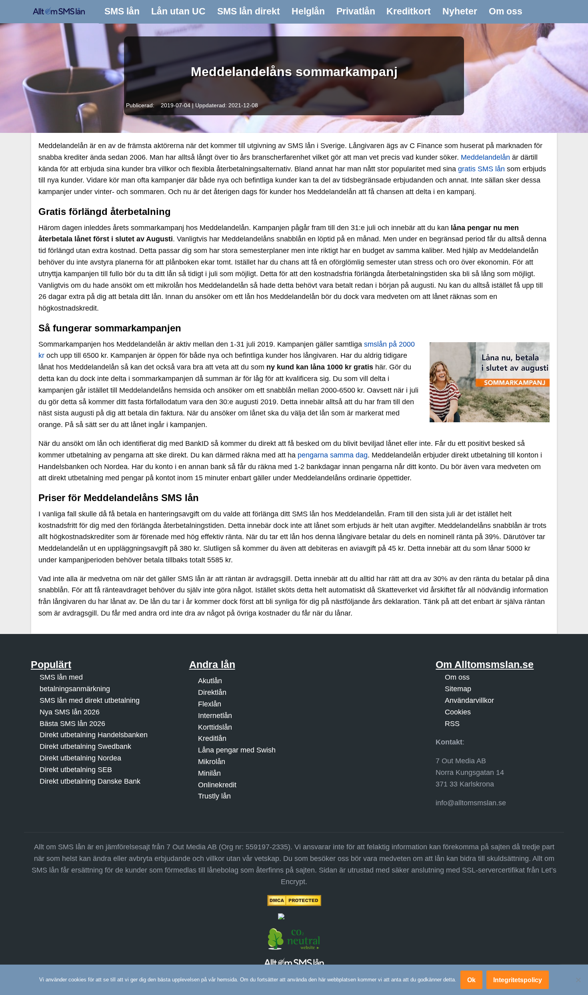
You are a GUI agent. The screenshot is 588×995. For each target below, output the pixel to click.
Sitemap (458, 689)
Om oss (457, 677)
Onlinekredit (217, 785)
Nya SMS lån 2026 (70, 712)
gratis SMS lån (481, 169)
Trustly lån (214, 796)
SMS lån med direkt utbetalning (90, 700)
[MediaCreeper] (294, 916)
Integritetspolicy (517, 979)
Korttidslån (215, 727)
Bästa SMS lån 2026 (72, 724)
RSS (452, 724)
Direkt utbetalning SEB (76, 770)
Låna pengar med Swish (237, 750)
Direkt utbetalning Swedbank (85, 746)
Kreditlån (212, 738)
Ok (471, 979)
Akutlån (210, 681)
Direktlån (212, 692)
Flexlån (209, 704)
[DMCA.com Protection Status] (294, 900)
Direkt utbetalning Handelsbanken (94, 735)
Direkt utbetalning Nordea (80, 758)
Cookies (458, 712)
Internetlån (215, 716)
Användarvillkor (469, 700)
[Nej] (578, 980)
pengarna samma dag (333, 455)
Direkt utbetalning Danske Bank (90, 781)
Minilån (209, 773)
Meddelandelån (485, 157)
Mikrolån (211, 762)
